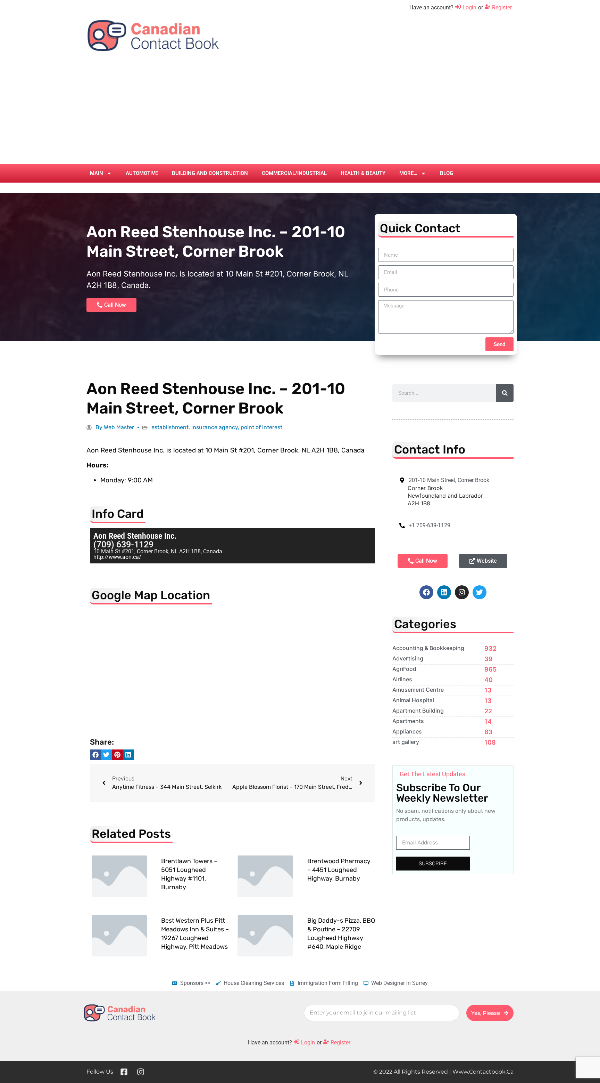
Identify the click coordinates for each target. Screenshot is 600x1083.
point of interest (261, 427)
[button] (95, 755)
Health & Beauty (363, 173)
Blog (446, 173)
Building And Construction (210, 173)
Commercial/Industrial (294, 173)
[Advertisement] (300, 111)
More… (408, 173)
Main (96, 173)
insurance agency (214, 427)
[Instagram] (462, 592)
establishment (170, 427)
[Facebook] (426, 592)
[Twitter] (479, 592)
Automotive (142, 173)
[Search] (505, 393)
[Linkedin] (444, 592)
